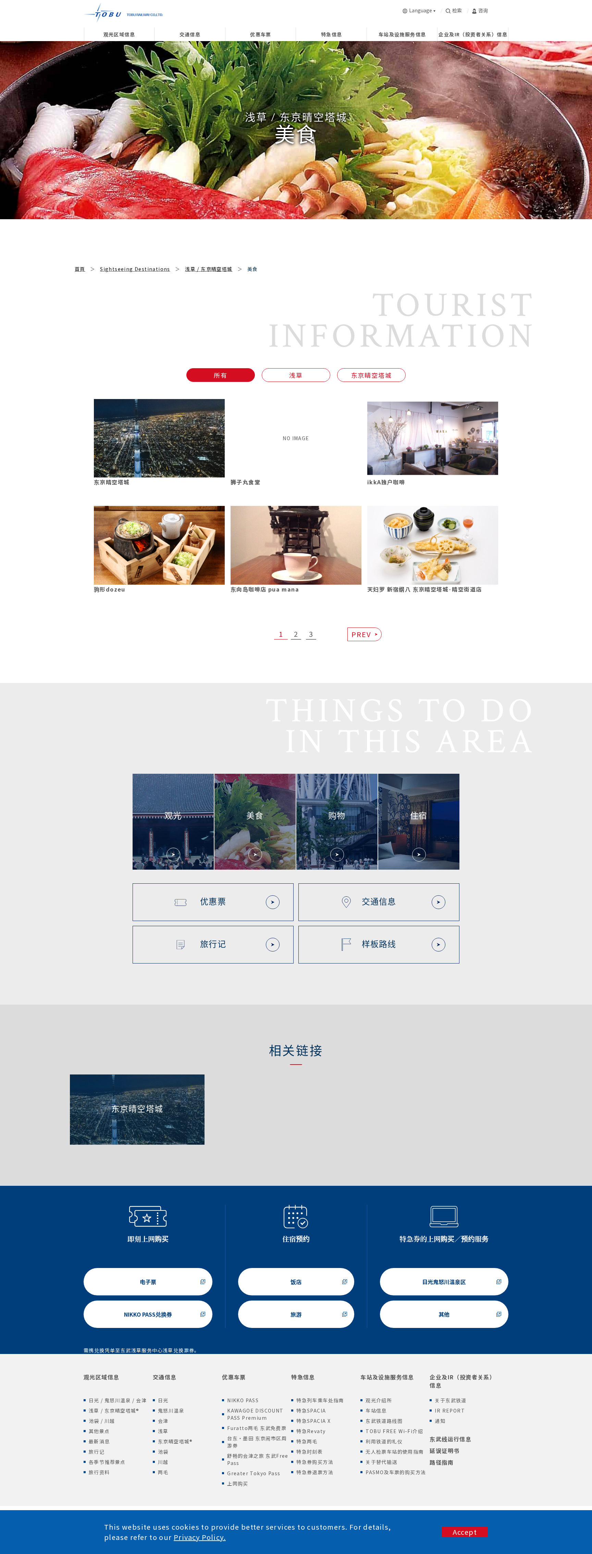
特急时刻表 (309, 1451)
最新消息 (99, 1441)
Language (420, 10)
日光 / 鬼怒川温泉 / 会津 (118, 1400)
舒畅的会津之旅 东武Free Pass (257, 1459)
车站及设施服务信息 (387, 1377)
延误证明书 (444, 1450)
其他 (444, 1314)
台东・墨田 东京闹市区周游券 (257, 1442)
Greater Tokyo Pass (253, 1473)
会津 (163, 1420)
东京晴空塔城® (175, 1441)
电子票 (148, 1282)
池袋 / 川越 (102, 1420)
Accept (465, 1532)
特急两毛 (307, 1441)
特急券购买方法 (314, 1461)
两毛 (163, 1472)
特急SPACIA (311, 1410)
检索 (457, 10)
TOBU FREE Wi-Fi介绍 (394, 1431)
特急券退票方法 (314, 1472)
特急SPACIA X (313, 1420)
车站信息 (376, 1410)
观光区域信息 (101, 1377)
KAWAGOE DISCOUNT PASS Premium (255, 1414)
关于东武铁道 (450, 1400)
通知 (440, 1420)
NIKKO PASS (243, 1400)
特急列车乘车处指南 (320, 1400)
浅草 (296, 375)
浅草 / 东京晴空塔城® (114, 1410)
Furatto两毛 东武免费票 (256, 1428)
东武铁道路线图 (384, 1420)
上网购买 (237, 1483)
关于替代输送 (381, 1461)
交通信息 (165, 1377)
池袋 (163, 1451)
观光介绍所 (379, 1400)
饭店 (296, 1282)
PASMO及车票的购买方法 (396, 1472)
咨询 (483, 10)
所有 (220, 375)
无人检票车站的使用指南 (394, 1451)
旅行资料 (99, 1472)
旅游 (296, 1314)
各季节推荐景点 (107, 1461)
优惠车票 (234, 1377)
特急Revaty (310, 1431)
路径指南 (442, 1462)
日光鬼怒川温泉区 (444, 1282)
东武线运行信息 (450, 1439)
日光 (163, 1400)
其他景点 (99, 1431)
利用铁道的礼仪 (384, 1441)
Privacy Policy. (200, 1537)
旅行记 (96, 1451)
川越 (163, 1461)
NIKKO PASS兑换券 (148, 1314)
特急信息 (303, 1377)
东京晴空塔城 (371, 375)
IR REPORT (450, 1410)
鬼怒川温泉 (171, 1410)
